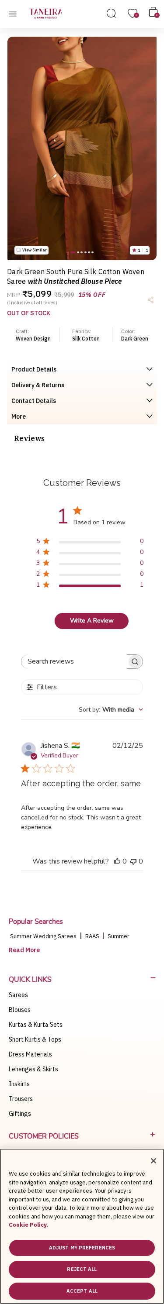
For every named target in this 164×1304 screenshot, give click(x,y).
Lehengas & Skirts (33, 1069)
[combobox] (111, 709)
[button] (73, 252)
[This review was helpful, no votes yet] (117, 861)
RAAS (93, 936)
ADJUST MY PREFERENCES (82, 1248)
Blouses (20, 1010)
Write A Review (92, 620)
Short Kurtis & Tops (35, 1039)
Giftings (20, 1114)
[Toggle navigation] (15, 14)
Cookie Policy (28, 1224)
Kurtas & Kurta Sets (36, 1025)
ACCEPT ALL (82, 1291)
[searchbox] (74, 661)
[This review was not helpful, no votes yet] (133, 861)
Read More (24, 950)
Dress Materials (30, 1054)
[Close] (153, 1160)
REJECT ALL (82, 1269)
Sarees (18, 995)
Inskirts (19, 1084)
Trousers (21, 1099)
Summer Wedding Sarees (43, 936)
